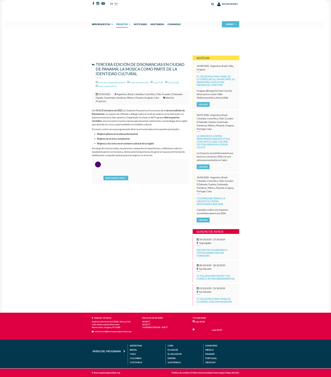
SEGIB (144, 322)
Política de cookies (181, 372)
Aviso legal (219, 372)
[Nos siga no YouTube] (103, 3)
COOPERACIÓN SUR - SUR (153, 327)
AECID (145, 324)
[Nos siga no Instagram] (97, 3)
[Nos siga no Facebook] (93, 3)
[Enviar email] (172, 82)
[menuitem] (103, 24)
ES (111, 3)
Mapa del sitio (232, 372)
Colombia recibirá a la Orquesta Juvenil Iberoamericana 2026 (211, 201)
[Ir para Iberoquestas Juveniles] (159, 9)
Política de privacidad (201, 372)
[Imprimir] (138, 82)
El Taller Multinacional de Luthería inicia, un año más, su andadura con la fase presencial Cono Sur (216, 80)
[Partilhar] (111, 82)
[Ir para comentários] (106, 85)
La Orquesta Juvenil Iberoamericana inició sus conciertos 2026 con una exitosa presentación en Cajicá (213, 142)
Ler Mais (203, 104)
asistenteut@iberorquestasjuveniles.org (113, 331)
